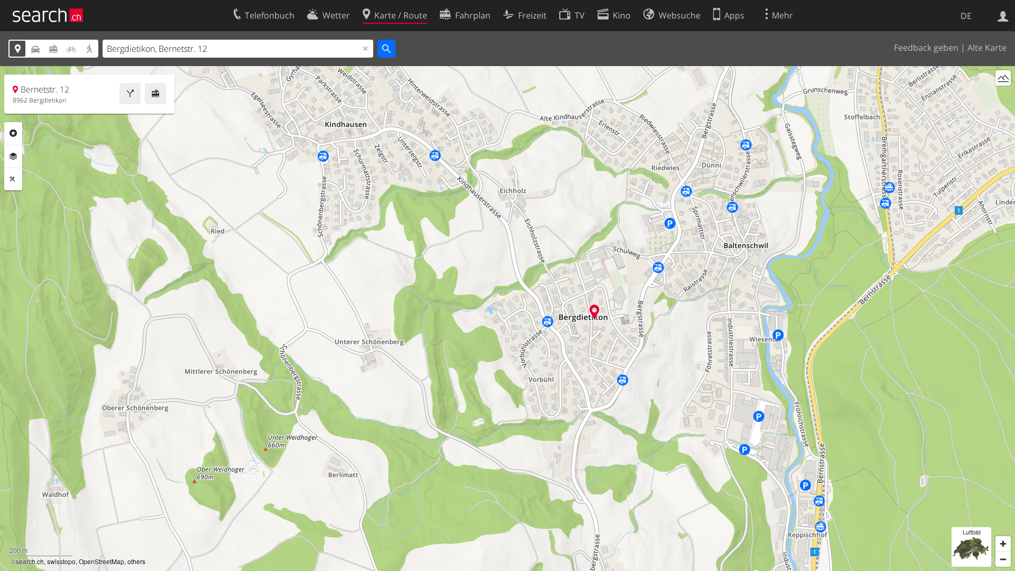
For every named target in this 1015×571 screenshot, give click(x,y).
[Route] (130, 93)
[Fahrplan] (155, 93)
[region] (507, 318)
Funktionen (13, 179)
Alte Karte (987, 47)
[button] (594, 311)
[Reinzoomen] (1003, 543)
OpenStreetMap (101, 561)
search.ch (30, 561)
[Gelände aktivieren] (1003, 78)
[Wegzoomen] (1003, 559)
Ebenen (13, 156)
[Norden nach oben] (1003, 97)
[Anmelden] (1003, 15)
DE (966, 16)
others (136, 561)
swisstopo (61, 561)
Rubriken (13, 133)
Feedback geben (926, 47)
